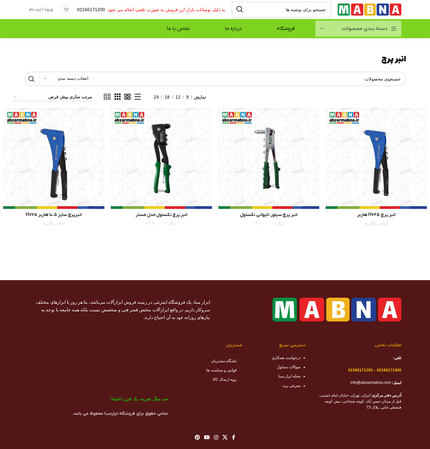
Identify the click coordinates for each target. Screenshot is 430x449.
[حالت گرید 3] (118, 97)
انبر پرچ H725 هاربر (376, 215)
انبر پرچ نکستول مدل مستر (161, 215)
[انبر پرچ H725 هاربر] (376, 158)
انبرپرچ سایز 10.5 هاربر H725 (53, 215)
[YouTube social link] (207, 437)
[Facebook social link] (233, 437)
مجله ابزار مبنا (289, 376)
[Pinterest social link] (197, 437)
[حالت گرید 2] (127, 97)
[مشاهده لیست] (138, 97)
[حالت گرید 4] (107, 97)
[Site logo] (369, 9)
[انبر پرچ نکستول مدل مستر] (161, 158)
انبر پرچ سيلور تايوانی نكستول (268, 215)
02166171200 (91, 9)
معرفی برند (291, 385)
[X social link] (225, 437)
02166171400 (389, 370)
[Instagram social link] (216, 437)
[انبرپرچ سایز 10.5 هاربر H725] (53, 158)
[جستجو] (240, 9)
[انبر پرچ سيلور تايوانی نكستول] (269, 158)
